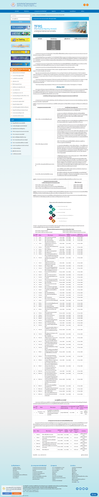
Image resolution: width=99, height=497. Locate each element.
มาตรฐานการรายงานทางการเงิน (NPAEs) (39, 469)
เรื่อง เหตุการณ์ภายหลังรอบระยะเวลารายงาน (51, 247)
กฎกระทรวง (54, 472)
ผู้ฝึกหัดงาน (74, 473)
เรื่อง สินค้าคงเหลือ (49, 239)
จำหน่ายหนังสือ (75, 480)
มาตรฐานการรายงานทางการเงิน (39, 467)
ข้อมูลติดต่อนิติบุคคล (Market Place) (20, 110)
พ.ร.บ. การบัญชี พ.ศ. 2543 (57, 469)
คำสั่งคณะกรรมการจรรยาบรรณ (59, 477)
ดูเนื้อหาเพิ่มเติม (78, 185)
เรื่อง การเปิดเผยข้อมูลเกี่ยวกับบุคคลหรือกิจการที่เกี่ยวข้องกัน (51, 268)
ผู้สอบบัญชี (74, 470)
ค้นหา (21, 21)
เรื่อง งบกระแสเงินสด (49, 240)
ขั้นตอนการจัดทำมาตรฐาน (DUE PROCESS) (38, 478)
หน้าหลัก (17, 11)
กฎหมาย (54, 11)
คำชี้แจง (53, 479)
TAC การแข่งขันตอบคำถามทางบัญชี (20, 140)
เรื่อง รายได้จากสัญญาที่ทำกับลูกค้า (51, 325)
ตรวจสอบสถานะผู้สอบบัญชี (18, 101)
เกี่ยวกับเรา (26, 11)
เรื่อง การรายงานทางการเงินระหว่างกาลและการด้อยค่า (50, 371)
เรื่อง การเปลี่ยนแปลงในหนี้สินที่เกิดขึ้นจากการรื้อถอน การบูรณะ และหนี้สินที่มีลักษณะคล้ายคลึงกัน (51, 352)
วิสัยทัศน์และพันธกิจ (17, 469)
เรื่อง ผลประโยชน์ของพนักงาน (51, 254)
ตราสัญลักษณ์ (16, 476)
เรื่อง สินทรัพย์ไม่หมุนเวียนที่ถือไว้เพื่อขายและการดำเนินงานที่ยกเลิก (51, 309)
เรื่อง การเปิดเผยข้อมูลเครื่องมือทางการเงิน (49, 437)
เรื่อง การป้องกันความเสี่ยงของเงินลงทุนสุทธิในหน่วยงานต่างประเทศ (49, 443)
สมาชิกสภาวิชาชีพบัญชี (77, 467)
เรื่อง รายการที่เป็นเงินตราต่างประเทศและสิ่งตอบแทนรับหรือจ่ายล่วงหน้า (51, 394)
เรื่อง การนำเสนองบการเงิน (50, 237)
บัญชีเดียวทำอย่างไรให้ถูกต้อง (19, 128)
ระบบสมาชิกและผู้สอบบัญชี (18, 75)
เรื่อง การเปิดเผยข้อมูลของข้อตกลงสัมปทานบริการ (51, 344)
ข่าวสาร (62, 11)
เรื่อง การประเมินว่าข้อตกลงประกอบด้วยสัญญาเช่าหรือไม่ (51, 356)
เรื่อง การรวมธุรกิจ (48, 305)
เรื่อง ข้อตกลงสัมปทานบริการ (51, 373)
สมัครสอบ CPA (16, 81)
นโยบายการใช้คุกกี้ (24, 486)
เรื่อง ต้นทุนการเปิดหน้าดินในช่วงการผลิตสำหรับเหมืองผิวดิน (51, 388)
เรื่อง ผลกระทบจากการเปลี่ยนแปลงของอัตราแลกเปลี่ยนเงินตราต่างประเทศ (50, 263)
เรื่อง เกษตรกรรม (48, 297)
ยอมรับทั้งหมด (16, 493)
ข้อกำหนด (54, 475)
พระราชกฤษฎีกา (55, 470)
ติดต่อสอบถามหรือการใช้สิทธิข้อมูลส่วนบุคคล (48, 487)
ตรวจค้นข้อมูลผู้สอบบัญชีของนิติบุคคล (21, 107)
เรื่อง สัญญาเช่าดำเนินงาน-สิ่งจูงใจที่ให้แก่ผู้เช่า (51, 334)
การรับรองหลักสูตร (17, 148)
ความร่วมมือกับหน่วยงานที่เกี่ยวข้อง (20, 475)
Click (72, 229)
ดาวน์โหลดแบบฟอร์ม (17, 154)
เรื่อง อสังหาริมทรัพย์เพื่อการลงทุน (51, 295)
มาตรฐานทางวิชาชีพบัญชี (40, 11)
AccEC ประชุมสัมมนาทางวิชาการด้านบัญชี (21, 145)
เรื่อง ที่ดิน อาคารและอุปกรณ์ (50, 251)
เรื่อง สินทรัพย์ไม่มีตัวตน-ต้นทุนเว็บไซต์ (51, 347)
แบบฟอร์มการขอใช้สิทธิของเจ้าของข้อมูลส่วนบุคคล (38, 486)
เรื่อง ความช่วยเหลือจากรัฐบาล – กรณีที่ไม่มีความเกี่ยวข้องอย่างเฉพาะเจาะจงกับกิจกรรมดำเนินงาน (51, 329)
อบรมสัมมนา (73, 11)
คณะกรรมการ (16, 472)
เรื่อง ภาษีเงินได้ (48, 249)
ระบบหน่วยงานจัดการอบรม (18, 115)
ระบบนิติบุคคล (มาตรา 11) (18, 93)
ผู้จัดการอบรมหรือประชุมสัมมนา (78, 479)
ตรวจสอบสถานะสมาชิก (17, 98)
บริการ (82, 11)
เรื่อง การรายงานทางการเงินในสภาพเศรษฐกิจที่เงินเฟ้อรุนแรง (51, 280)
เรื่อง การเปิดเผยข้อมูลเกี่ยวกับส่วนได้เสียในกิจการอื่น (51, 320)
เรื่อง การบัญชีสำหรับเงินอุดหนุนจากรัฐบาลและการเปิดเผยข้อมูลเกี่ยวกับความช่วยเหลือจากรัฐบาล (51, 258)
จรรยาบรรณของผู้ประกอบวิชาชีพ (39, 476)
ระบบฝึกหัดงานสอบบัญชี (18, 78)
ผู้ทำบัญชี (74, 469)
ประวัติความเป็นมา (16, 467)
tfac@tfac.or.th (35, 490)
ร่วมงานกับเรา (16, 477)
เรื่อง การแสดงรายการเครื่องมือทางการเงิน (49, 440)
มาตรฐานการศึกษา (36, 475)
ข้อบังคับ (54, 473)
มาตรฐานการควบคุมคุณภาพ (38, 473)
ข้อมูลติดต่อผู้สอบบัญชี (17, 104)
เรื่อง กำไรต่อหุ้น (48, 282)
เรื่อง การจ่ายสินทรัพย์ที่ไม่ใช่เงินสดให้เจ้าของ (50, 385)
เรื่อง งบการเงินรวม (49, 317)
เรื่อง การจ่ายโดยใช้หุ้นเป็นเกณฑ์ (51, 303)
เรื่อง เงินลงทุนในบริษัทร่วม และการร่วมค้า (51, 277)
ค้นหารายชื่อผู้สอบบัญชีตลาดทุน (19, 137)
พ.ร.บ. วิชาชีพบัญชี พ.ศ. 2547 (58, 467)
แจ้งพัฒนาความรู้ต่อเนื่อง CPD (19, 87)
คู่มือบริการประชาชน (17, 151)
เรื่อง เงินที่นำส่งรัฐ (48, 391)
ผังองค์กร (15, 470)
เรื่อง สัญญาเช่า (48, 252)
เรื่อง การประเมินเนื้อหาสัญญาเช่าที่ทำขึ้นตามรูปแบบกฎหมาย (51, 341)
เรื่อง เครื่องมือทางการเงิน (47, 434)
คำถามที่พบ (75, 482)
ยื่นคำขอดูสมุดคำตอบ (17, 84)
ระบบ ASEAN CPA (16, 90)
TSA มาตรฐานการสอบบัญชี (18, 134)
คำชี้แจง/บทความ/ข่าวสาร (80, 39)
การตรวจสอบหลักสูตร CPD (18, 113)
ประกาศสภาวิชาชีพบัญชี (57, 476)
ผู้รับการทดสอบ (75, 475)
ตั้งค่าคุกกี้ (7, 493)
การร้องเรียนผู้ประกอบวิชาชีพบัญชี (20, 126)
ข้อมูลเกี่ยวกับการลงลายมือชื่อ (19, 123)
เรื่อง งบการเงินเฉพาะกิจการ (50, 275)
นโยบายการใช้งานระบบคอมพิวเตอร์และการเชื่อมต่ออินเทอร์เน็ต (27, 487)
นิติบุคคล (74, 472)
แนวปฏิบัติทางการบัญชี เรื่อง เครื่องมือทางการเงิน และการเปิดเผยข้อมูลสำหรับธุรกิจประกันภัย (53, 412)
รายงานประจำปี (16, 473)
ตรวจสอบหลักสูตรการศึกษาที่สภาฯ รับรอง (21, 95)
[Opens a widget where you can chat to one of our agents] (94, 494)
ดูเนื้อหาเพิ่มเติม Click (85, 412)
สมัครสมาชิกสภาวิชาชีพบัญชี (19, 72)
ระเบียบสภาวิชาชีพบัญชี (57, 480)
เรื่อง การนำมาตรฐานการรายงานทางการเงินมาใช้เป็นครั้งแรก (51, 300)
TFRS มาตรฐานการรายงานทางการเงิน (21, 131)
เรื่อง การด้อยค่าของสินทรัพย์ (51, 287)
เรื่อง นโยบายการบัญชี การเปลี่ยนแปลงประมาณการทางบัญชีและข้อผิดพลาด (50, 243)
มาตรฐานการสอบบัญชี (37, 472)
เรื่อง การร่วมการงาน (49, 318)
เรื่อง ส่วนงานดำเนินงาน (50, 315)
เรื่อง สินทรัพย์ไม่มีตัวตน (50, 293)
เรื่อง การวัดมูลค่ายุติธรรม (50, 323)
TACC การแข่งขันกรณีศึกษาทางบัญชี (20, 142)
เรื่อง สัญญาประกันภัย (49, 306)
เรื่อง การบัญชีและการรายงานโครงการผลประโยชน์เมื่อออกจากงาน (51, 272)
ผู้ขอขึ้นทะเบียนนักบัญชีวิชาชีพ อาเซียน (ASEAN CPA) (80, 477)
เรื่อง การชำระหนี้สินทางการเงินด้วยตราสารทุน (49, 446)
